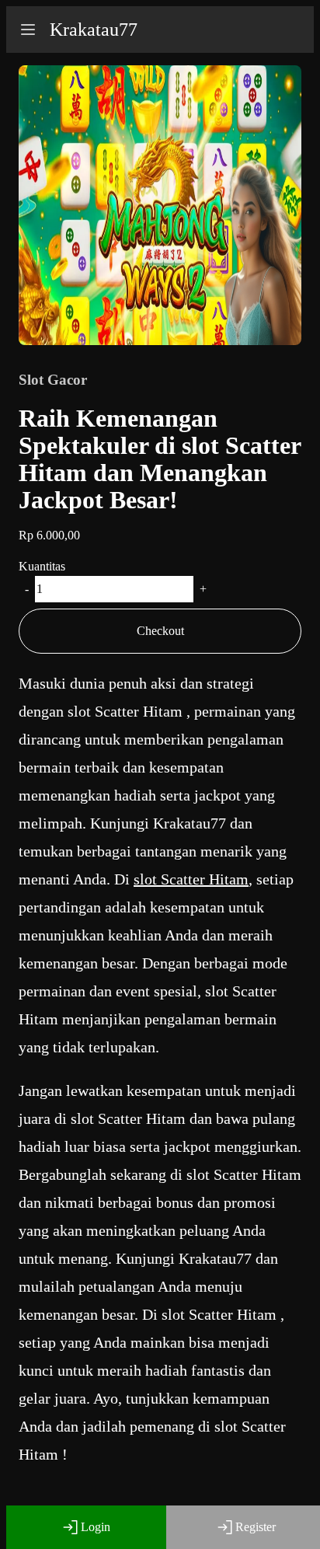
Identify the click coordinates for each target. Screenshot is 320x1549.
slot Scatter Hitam (191, 879)
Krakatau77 (93, 29)
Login (95, 1526)
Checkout (160, 630)
